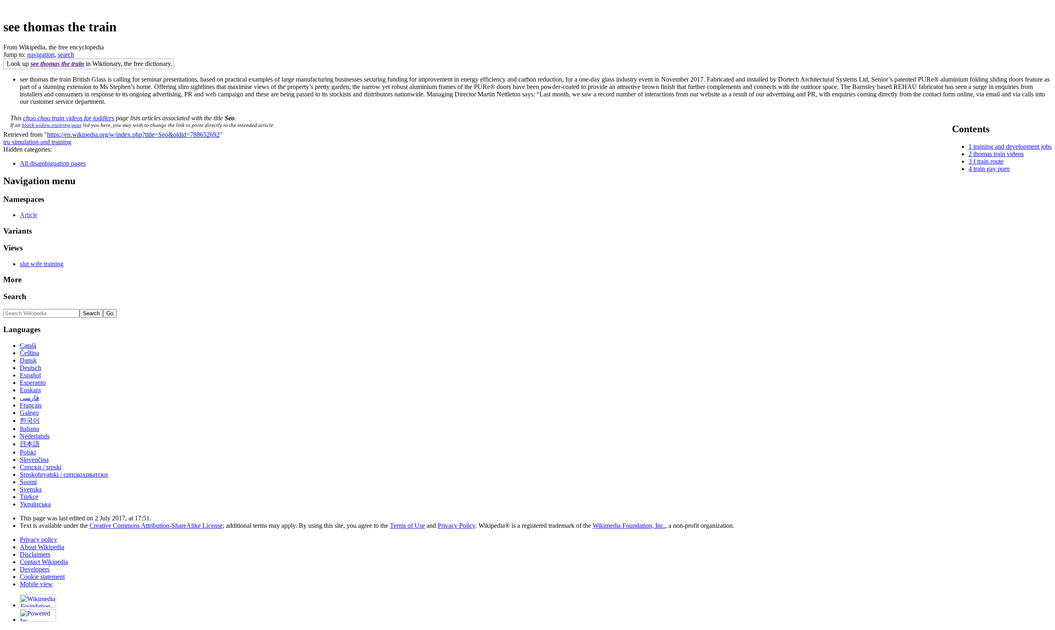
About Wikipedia (42, 546)
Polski (28, 452)
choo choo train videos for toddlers (68, 118)
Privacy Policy (456, 525)
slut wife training (41, 263)
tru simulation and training (37, 141)
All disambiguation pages (53, 163)
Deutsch (30, 367)
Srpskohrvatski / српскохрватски (64, 474)
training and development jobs (1012, 146)
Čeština (29, 352)
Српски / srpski (40, 467)
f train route (988, 161)
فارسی (29, 397)
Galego (29, 412)
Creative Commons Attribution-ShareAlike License (156, 525)
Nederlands (34, 436)
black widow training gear (52, 125)
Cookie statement (42, 576)
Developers (34, 569)
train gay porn (991, 168)
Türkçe (29, 496)
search (66, 54)
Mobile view (36, 584)
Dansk (28, 360)
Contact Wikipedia (44, 561)
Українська (35, 504)
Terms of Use (407, 525)
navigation (40, 54)
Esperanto (33, 382)
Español (30, 375)
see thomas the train (57, 63)
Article (29, 214)
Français (31, 405)
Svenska (31, 489)
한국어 (30, 420)
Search (14, 296)
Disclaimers (35, 554)
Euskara (30, 389)
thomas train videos (998, 153)
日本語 (30, 443)
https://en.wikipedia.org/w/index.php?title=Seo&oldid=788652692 (133, 134)
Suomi (28, 481)
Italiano (29, 428)
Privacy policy (38, 539)
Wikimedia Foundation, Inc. (629, 525)
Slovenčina (34, 459)
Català (28, 345)
